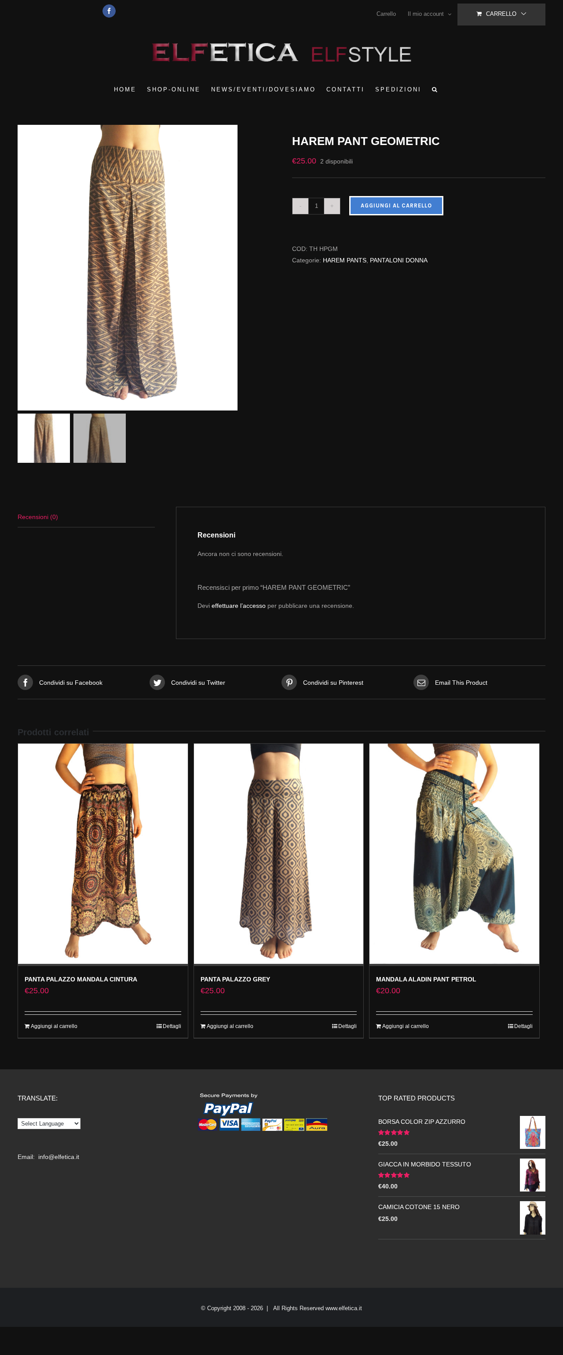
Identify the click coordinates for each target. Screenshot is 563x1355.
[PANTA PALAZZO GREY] (279, 855)
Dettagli (172, 1026)
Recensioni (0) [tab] (38, 516)
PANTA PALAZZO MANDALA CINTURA (81, 979)
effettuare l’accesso (239, 605)
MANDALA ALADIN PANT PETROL (426, 979)
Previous (24, 268)
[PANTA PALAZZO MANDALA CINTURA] (103, 855)
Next (265, 268)
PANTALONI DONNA (399, 260)
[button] (435, 89)
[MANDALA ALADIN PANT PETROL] (454, 855)
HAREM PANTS (344, 260)
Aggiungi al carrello (396, 205)
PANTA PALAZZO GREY (235, 979)
